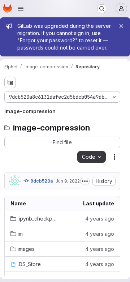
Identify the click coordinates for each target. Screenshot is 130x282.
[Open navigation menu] (20, 8)
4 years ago (99, 218)
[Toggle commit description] (85, 181)
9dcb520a (41, 181)
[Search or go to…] (102, 8)
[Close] (121, 26)
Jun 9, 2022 (68, 181)
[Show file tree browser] (10, 82)
